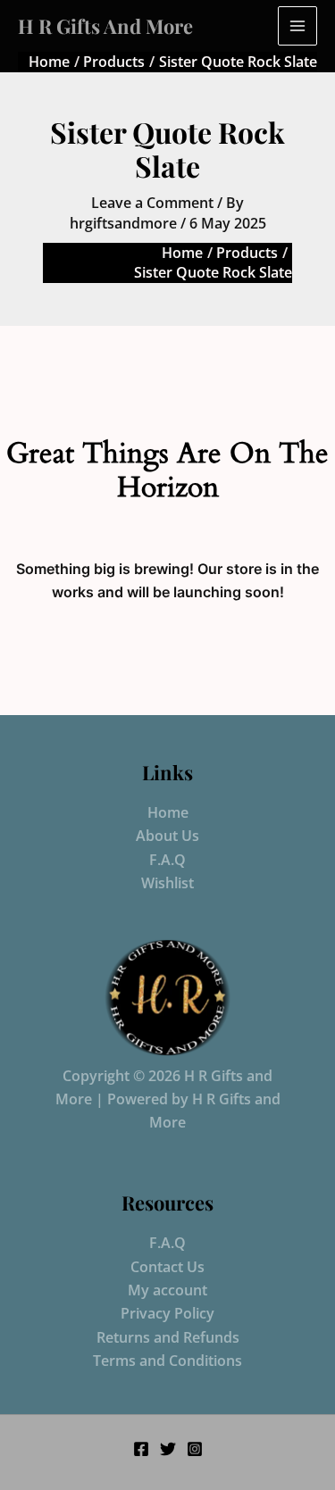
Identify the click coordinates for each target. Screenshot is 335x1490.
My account (167, 1290)
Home (167, 812)
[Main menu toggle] (297, 26)
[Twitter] (168, 1449)
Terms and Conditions (167, 1360)
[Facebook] (141, 1449)
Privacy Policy (167, 1313)
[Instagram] (195, 1449)
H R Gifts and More (105, 25)
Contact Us (167, 1267)
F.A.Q (167, 860)
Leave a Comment (152, 202)
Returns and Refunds (167, 1337)
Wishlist (167, 883)
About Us (167, 835)
